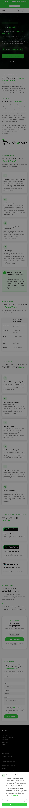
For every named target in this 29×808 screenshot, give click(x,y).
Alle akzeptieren (14, 804)
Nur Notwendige (21, 801)
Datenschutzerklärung (15, 795)
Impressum (8, 797)
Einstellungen (7, 801)
